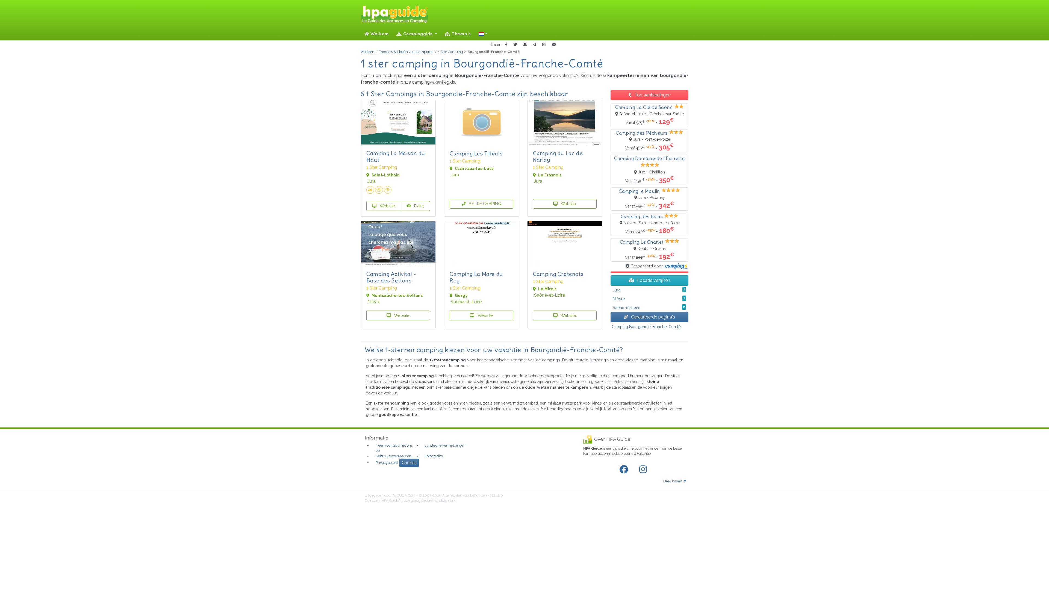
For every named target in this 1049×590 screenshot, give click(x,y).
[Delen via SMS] (554, 44)
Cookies (409, 463)
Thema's (460, 33)
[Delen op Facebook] (506, 44)
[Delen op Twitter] (515, 44)
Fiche (418, 205)
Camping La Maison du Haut (395, 156)
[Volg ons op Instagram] (644, 469)
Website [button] (387, 205)
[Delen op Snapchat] (525, 44)
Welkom (379, 33)
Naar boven (672, 481)
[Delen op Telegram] (535, 44)
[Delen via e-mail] (544, 44)
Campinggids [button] (418, 33)
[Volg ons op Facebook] (625, 470)
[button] (483, 33)
